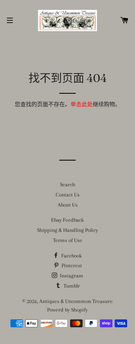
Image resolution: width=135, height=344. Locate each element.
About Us (68, 205)
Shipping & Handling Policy (67, 230)
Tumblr (71, 286)
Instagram (71, 276)
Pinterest (71, 265)
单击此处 (81, 104)
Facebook (71, 256)
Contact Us (68, 195)
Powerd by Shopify (67, 310)
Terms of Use (67, 240)
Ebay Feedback (67, 220)
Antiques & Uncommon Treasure (76, 301)
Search (67, 184)
